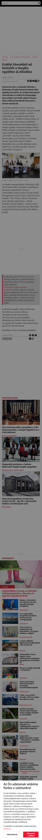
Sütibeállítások (12, 834)
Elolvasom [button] (7, 829)
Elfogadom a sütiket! (31, 834)
